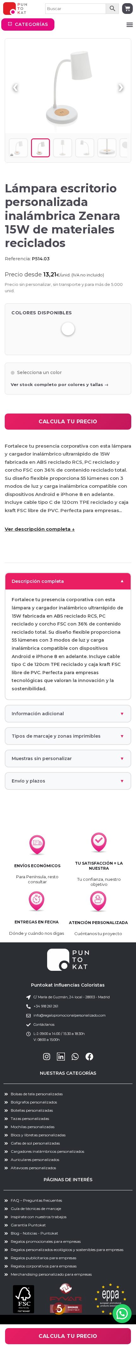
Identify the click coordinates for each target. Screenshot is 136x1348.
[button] (129, 24)
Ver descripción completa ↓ (40, 529)
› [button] (121, 86)
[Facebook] (89, 1057)
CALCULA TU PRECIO (68, 422)
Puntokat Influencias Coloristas (68, 985)
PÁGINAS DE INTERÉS (68, 1179)
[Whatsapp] (75, 1057)
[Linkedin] (61, 1057)
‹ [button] (15, 86)
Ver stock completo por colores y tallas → (59, 384)
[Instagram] (47, 1057)
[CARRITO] (127, 8)
